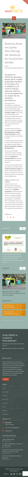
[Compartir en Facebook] (6, 217)
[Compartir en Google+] (13, 217)
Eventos (4, 395)
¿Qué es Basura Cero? (8, 439)
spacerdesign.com (13, 471)
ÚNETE (6, 379)
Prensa (4, 410)
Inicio (4, 388)
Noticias (4, 403)
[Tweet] (9, 217)
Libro (4, 406)
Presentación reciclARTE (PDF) (9, 306)
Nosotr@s (5, 392)
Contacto (5, 414)
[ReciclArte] (14, 9)
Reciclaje (5, 399)
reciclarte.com (8, 431)
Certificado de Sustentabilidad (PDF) (11, 313)
